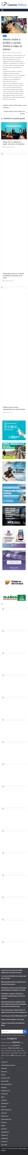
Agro (5, 1035)
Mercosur (20, 1052)
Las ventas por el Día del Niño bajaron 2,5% (14, 1016)
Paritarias (3, 1055)
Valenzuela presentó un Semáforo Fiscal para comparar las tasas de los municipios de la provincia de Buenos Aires (13, 1004)
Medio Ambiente (5, 1109)
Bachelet (14, 1035)
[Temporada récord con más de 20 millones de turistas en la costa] (14, 154)
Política (3, 1116)
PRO (2, 1125)
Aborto (2, 1035)
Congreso (12, 1038)
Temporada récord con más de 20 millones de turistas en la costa (13, 276)
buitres (20, 1035)
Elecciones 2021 (4, 1048)
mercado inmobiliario (14, 1052)
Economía (10, 1045)
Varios (2, 1144)
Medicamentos (7, 1052)
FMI (2, 1097)
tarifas (20, 1055)
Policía (3, 1113)
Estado (21, 1048)
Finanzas (3, 1050)
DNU (7, 1045)
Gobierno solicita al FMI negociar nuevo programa (15, 106)
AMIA (8, 1035)
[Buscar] (25, 1032)
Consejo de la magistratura (6, 1042)
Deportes (16, 1042)
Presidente (8, 1055)
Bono (18, 1035)
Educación (16, 1045)
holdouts (14, 1050)
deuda (22, 1042)
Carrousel (3, 1062)
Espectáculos (4, 1090)
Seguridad (17, 1055)
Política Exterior (5, 1119)
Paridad (24, 1052)
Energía (3, 1087)
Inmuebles (3, 1103)
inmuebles (23, 1050)
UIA (2, 1057)
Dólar (2, 1074)
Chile (23, 1035)
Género (11, 1050)
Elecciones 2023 (13, 1048)
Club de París (3, 1038)
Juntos (3, 1106)
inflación (18, 1050)
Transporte (3, 1138)
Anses (11, 1035)
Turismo (24, 1055)
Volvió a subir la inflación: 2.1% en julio (12, 1019)
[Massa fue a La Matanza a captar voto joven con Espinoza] (14, 123)
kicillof (2, 1052)
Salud (4, 35)
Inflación (3, 1100)
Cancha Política (18, 52)
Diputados (3, 1045)
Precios (3, 1122)
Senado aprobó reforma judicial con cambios (14, 112)
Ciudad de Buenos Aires (7, 1065)
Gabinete (7, 1050)
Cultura (3, 1068)
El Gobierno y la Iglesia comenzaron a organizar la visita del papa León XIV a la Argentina (13, 996)
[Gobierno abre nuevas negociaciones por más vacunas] (14, 287)
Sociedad (3, 1135)
